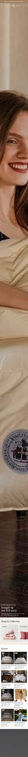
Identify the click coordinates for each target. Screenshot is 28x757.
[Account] (23, 5)
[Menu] (1, 5)
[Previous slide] (1, 1)
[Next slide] (26, 1)
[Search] (5, 5)
